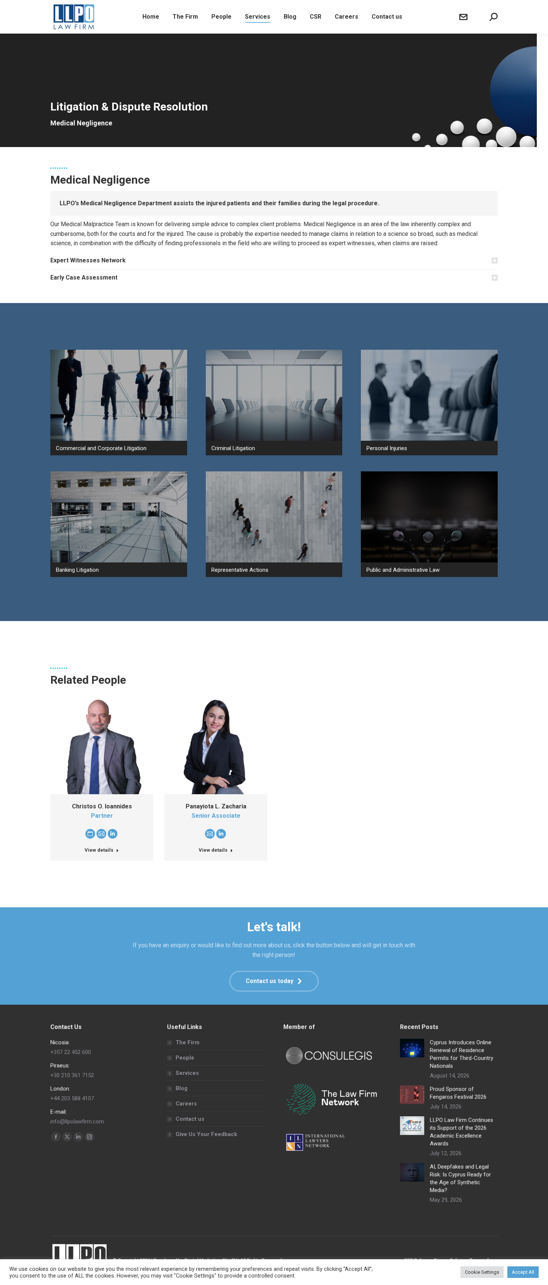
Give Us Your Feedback (206, 1134)
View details (99, 850)
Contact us (190, 1119)
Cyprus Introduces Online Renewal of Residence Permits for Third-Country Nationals (461, 1054)
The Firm (187, 1042)
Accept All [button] (523, 1272)
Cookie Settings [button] (482, 1272)
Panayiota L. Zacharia (216, 806)
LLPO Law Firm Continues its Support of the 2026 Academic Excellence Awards (461, 1132)
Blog (182, 1088)
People (185, 1057)
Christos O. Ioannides (102, 806)
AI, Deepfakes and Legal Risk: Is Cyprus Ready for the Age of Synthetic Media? (460, 1178)
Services (187, 1073)
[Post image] (412, 1048)
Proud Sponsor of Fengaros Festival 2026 (458, 1093)
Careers (186, 1103)
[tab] (274, 260)
